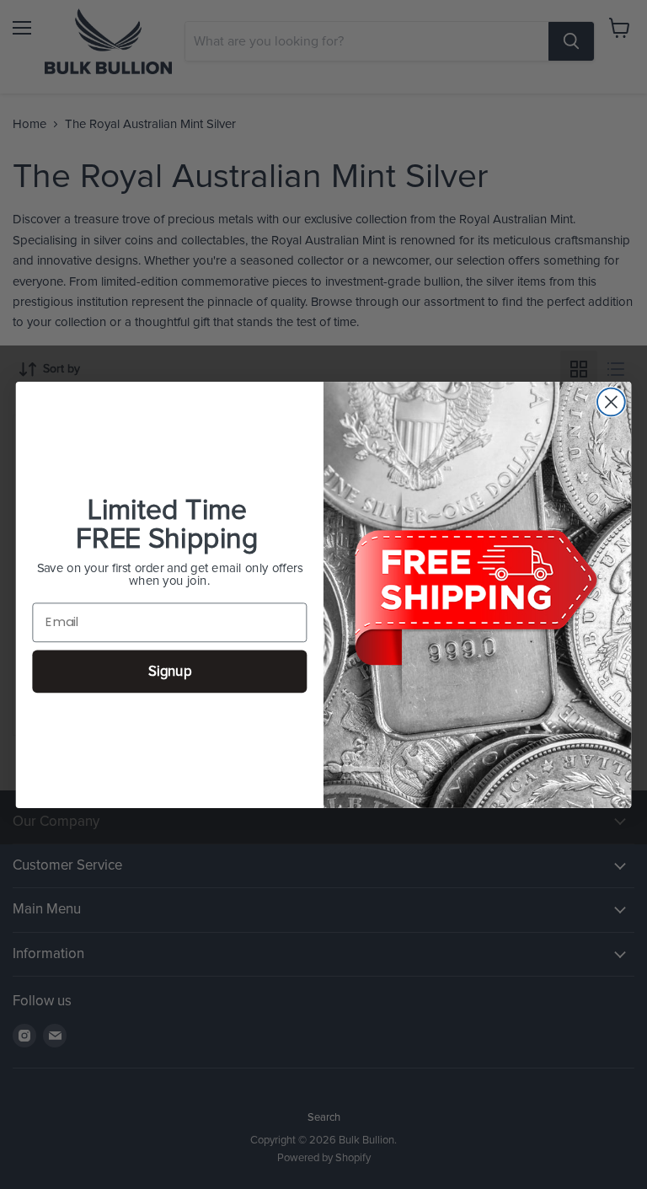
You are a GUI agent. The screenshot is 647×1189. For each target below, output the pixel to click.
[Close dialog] (611, 401)
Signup (170, 671)
